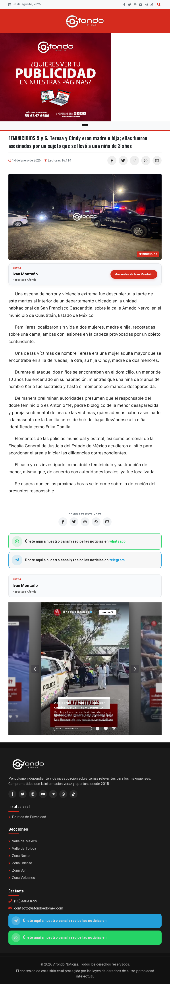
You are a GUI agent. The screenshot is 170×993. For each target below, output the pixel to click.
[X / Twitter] (23, 794)
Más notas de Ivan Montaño (133, 274)
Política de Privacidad (29, 817)
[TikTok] (152, 4)
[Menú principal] (85, 125)
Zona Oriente (22, 863)
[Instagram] (135, 4)
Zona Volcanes (23, 878)
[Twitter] (123, 160)
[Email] (157, 160)
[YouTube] (141, 4)
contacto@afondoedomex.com (38, 908)
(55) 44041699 (25, 901)
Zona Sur (19, 870)
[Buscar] (159, 4)
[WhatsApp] (145, 160)
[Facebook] (124, 4)
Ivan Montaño (25, 274)
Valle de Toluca (24, 848)
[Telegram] (146, 4)
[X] (129, 4)
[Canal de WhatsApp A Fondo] (85, 77)
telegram (117, 560)
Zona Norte (21, 856)
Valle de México (24, 841)
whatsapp (117, 541)
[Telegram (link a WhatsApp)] (53, 794)
